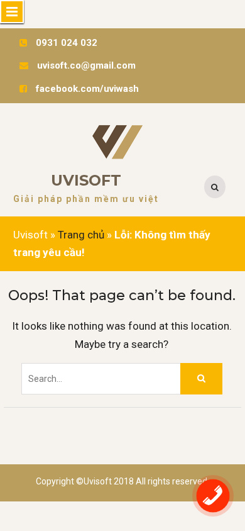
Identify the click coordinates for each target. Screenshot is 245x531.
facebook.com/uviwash (87, 88)
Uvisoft (86, 180)
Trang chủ (81, 234)
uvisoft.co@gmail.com (86, 65)
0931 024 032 (66, 42)
